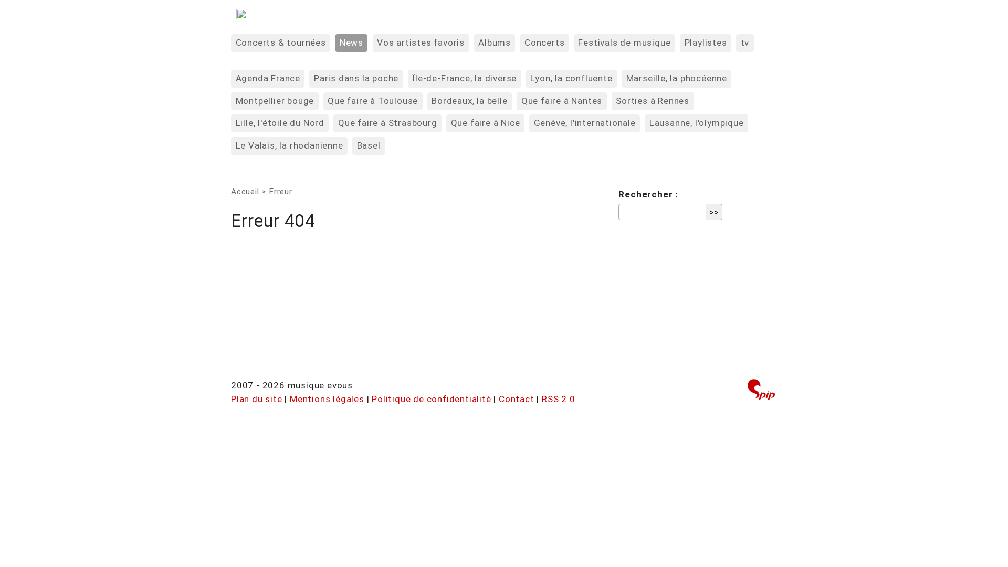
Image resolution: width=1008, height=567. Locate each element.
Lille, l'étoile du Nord (280, 123)
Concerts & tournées (281, 42)
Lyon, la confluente (571, 78)
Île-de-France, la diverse (464, 78)
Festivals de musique (624, 42)
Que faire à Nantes (561, 101)
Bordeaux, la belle (469, 101)
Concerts (544, 42)
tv (745, 42)
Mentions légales (327, 399)
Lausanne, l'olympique (696, 123)
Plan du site (256, 399)
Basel (369, 145)
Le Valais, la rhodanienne (289, 145)
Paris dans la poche (356, 78)
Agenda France (268, 78)
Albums (494, 42)
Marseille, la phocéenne (676, 78)
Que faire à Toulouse (373, 101)
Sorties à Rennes (652, 101)
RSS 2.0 (558, 399)
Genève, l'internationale (585, 123)
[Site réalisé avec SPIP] (761, 391)
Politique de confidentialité (431, 399)
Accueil (245, 191)
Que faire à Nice (485, 123)
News (351, 42)
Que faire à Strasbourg (387, 123)
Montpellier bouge (275, 101)
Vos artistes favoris (421, 42)
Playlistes (706, 42)
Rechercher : (648, 194)
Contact (516, 399)
